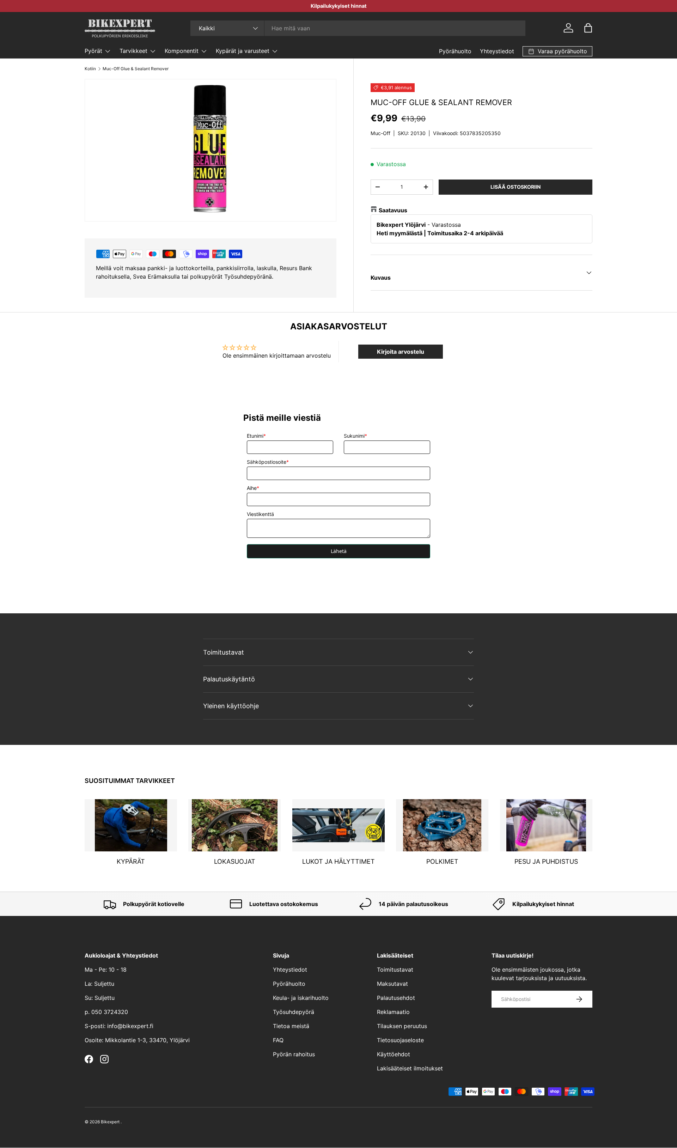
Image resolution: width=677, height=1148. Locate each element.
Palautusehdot (396, 997)
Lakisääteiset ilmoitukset (410, 1068)
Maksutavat (392, 983)
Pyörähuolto (455, 51)
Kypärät (131, 861)
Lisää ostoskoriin (515, 187)
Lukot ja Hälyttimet (338, 861)
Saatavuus (393, 210)
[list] (210, 150)
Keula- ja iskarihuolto (301, 997)
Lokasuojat (234, 861)
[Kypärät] (131, 825)
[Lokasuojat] (234, 825)
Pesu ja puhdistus (546, 861)
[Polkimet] (442, 825)
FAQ (278, 1040)
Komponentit (182, 50)
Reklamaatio (393, 1011)
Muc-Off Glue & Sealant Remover (136, 68)
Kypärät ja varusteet (242, 50)
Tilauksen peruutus (402, 1025)
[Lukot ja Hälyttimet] (338, 825)
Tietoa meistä (291, 1025)
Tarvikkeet (133, 50)
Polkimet (442, 861)
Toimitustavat (395, 969)
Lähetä (339, 551)
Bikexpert (110, 1121)
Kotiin (90, 68)
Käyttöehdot (393, 1054)
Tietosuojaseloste (400, 1040)
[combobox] (358, 28)
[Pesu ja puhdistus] (546, 825)
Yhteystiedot (497, 51)
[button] (588, 28)
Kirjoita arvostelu (400, 351)
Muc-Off (380, 133)
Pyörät (93, 50)
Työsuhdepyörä (293, 1011)
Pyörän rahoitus (294, 1054)
